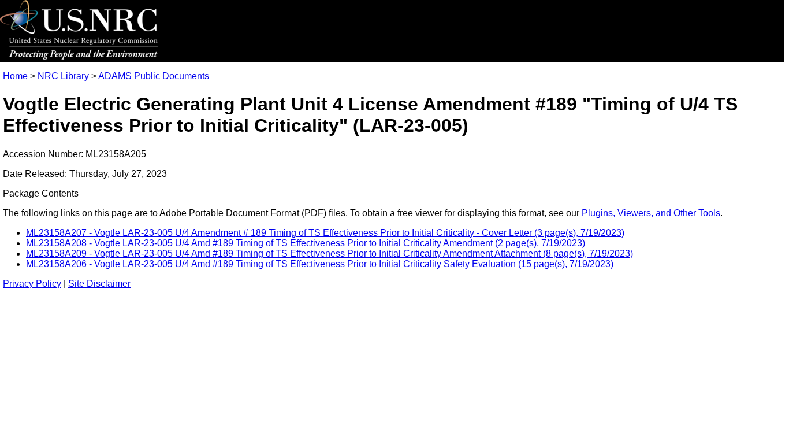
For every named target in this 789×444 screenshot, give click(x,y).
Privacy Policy (32, 283)
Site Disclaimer (99, 283)
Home (15, 76)
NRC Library (63, 76)
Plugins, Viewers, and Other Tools (651, 213)
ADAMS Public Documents (153, 76)
